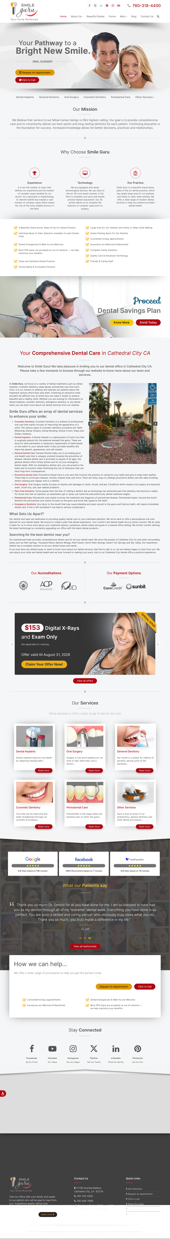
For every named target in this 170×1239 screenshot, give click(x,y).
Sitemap (132, 1214)
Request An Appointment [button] (136, 72)
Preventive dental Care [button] (26, 468)
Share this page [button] (136, 1204)
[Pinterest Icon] (107, 5)
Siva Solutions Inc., (134, 1231)
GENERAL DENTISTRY (123, 61)
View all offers (85, 674)
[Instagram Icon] (112, 5)
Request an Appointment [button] (140, 1194)
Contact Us (147, 16)
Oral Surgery (71, 97)
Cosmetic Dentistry (95, 97)
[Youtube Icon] (118, 5)
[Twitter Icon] (95, 5)
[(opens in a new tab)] (23, 579)
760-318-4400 (146, 5)
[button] (158, 16)
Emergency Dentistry (25, 498)
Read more (45, 764)
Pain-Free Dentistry (24, 485)
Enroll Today (150, 322)
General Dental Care (25, 453)
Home (63, 16)
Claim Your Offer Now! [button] (44, 658)
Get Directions (135, 1188)
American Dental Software (55, 1231)
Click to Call (144, 80)
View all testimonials (85, 940)
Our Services (134, 1209)
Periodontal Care (120, 97)
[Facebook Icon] (89, 5)
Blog (133, 16)
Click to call (134, 1199)
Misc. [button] (123, 16)
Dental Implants (25, 97)
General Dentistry (49, 97)
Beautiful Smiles (95, 16)
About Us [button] (76, 16)
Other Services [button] (144, 97)
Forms (112, 16)
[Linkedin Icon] (101, 5)
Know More (123, 322)
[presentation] (12, 638)
